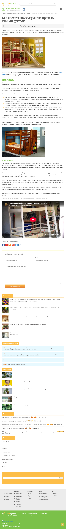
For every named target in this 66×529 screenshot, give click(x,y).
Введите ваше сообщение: (11, 264)
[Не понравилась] (20, 26)
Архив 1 (55, 497)
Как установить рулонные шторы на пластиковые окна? (29, 397)
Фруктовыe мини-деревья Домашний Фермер (27, 381)
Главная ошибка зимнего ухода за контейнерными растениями (28, 324)
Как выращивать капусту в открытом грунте (26, 405)
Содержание (43, 513)
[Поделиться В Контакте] (19, 245)
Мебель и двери (25, 13)
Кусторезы (5, 448)
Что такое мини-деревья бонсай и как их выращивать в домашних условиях (35, 389)
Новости (55, 493)
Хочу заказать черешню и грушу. (17, 364)
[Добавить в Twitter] (16, 245)
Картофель (18, 504)
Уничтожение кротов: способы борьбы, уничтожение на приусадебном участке (24, 424)
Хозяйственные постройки (44, 497)
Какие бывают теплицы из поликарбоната (26, 373)
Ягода (29, 498)
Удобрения (19, 496)
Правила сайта (32, 513)
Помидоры (18, 506)
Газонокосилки (6, 441)
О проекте (23, 513)
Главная (4, 13)
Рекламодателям (25, 516)
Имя (6, 258)
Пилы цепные (6, 452)
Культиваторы (6, 445)
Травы (29, 493)
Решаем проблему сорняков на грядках (13, 428)
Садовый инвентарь (7, 459)
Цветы (29, 495)
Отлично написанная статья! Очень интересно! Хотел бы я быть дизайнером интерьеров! (34, 360)
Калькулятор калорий (13, 8)
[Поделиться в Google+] (6, 245)
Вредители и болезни (19, 498)
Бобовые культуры (18, 502)
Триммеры (5, 462)
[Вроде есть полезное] (21, 26)
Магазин (42, 516)
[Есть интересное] (23, 26)
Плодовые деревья (6, 497)
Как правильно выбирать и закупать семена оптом (16, 417)
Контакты (35, 516)
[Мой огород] (9, 5)
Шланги (4, 466)
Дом (40, 491)
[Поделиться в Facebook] (3, 245)
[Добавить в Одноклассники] (10, 245)
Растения (30, 491)
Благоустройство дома (13, 13)
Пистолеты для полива (8, 455)
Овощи (17, 508)
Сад (3, 491)
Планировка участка (43, 494)
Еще (53, 491)
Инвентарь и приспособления (20, 494)
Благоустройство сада (7, 494)
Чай (29, 497)
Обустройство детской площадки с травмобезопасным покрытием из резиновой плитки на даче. (29, 432)
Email (36, 258)
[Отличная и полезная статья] (26, 26)
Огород (16, 491)
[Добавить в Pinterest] (13, 245)
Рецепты (55, 495)
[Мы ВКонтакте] (24, 9)
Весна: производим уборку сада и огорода (14, 421)
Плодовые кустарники (6, 500)
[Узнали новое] (24, 26)
